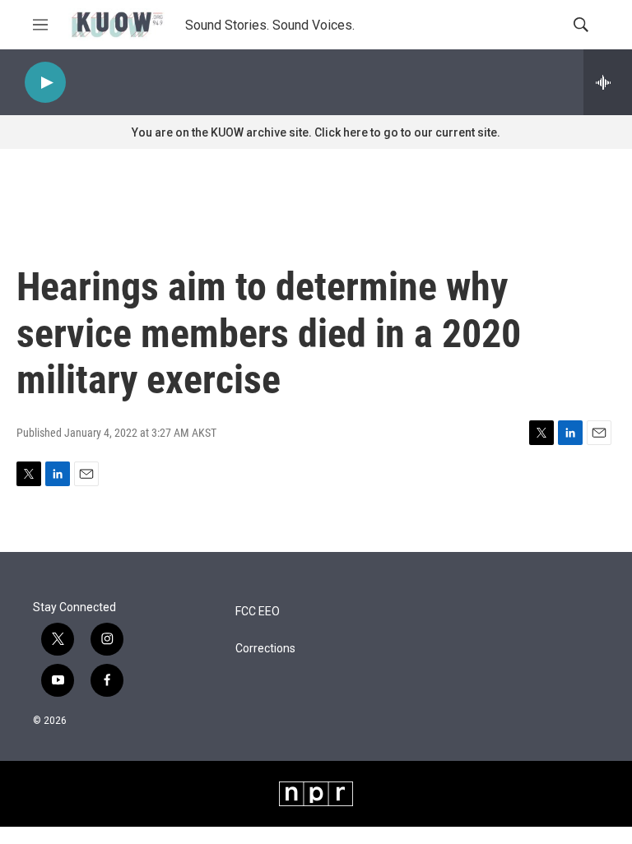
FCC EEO (257, 611)
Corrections (265, 648)
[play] (45, 82)
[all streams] (607, 82)
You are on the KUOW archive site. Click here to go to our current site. (316, 132)
